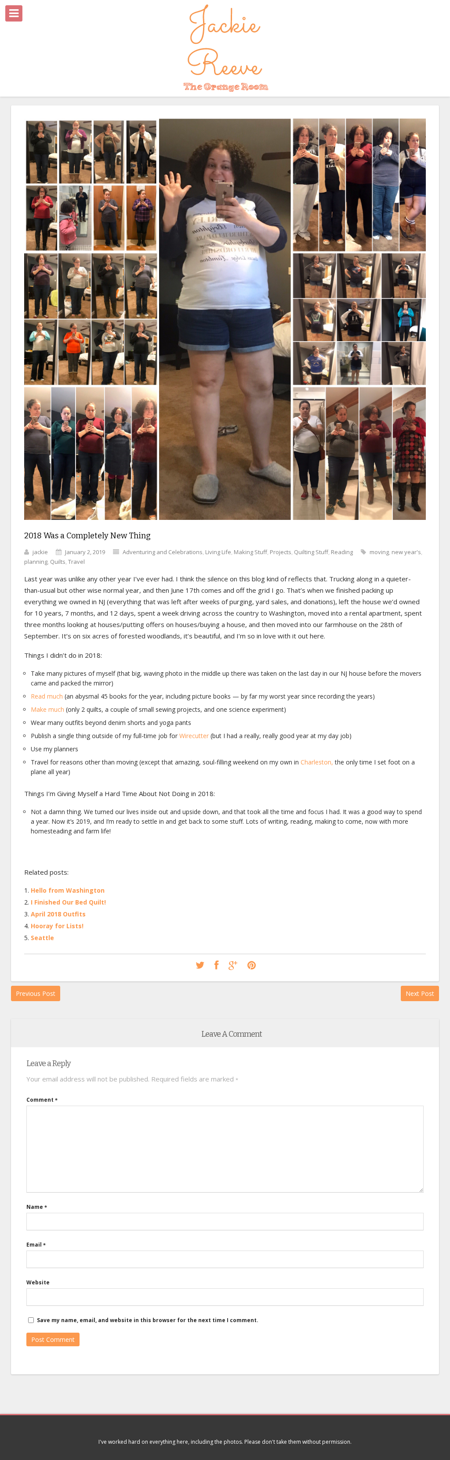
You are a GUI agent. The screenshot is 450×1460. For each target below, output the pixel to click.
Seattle (42, 938)
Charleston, (317, 762)
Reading (342, 552)
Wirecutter (194, 736)
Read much (47, 696)
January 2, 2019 (85, 552)
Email (36, 1244)
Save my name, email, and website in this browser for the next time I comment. (147, 1320)
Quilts (57, 562)
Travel (76, 562)
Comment (42, 1099)
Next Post (420, 993)
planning (35, 562)
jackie (40, 552)
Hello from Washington (68, 890)
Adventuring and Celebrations (163, 552)
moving (379, 552)
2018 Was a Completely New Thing (87, 536)
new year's (406, 552)
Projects (280, 552)
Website (38, 1282)
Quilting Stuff (311, 552)
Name (36, 1207)
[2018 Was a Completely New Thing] (225, 526)
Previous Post (35, 993)
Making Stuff (250, 552)
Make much (47, 709)
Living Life (218, 552)
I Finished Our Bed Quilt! (68, 902)
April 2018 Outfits (58, 914)
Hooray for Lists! (57, 926)
